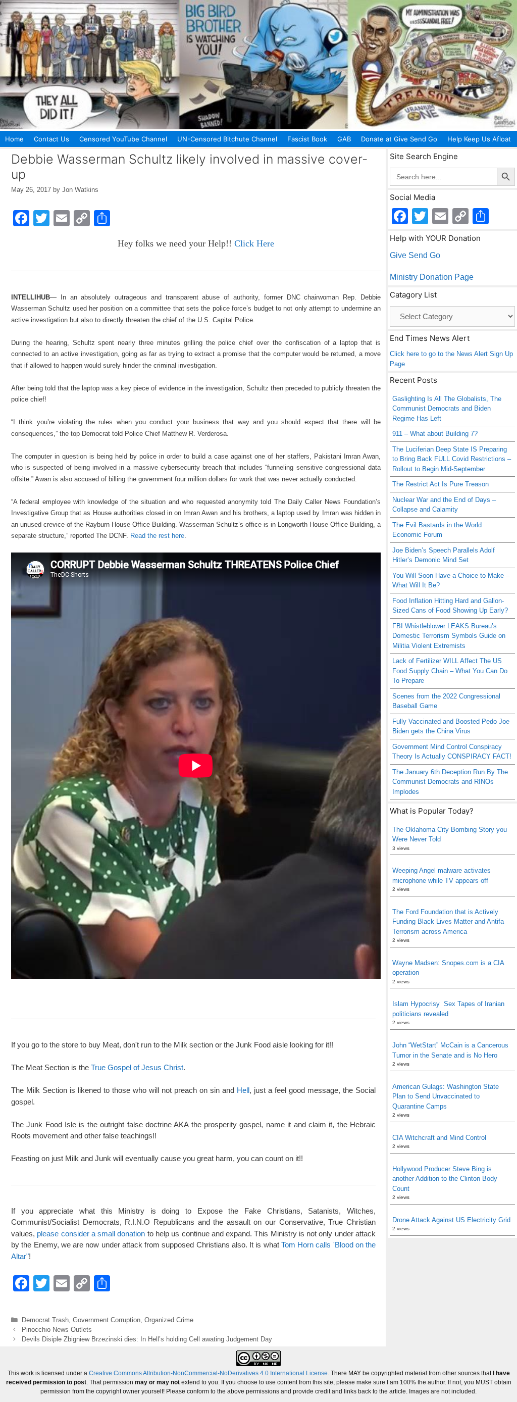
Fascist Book (307, 139)
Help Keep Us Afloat (479, 139)
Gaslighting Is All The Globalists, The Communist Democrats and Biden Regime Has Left (446, 408)
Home (14, 139)
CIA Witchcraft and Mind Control (439, 1137)
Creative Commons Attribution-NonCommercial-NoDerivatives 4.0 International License (208, 1373)
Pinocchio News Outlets (57, 1329)
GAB (344, 139)
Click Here (254, 243)
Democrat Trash (45, 1320)
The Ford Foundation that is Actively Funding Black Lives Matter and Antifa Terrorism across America (448, 921)
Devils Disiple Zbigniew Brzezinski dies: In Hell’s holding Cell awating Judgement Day (147, 1339)
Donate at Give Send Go (399, 139)
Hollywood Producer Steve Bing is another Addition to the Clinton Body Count (444, 1178)
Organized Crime (168, 1320)
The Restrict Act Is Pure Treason (440, 484)
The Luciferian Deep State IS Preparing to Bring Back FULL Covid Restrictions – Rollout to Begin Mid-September (451, 459)
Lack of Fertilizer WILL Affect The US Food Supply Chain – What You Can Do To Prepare (449, 670)
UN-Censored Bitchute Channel (227, 139)
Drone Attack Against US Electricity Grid (451, 1220)
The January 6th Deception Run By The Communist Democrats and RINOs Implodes (450, 781)
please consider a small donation (91, 1233)
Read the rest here (157, 535)
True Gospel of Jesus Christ (137, 1067)
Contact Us (51, 139)
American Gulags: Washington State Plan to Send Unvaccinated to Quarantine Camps (445, 1096)
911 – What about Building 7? (435, 433)
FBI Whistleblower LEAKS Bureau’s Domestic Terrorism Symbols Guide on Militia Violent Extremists (448, 635)
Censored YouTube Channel (123, 139)
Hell (243, 1090)
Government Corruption (106, 1320)
